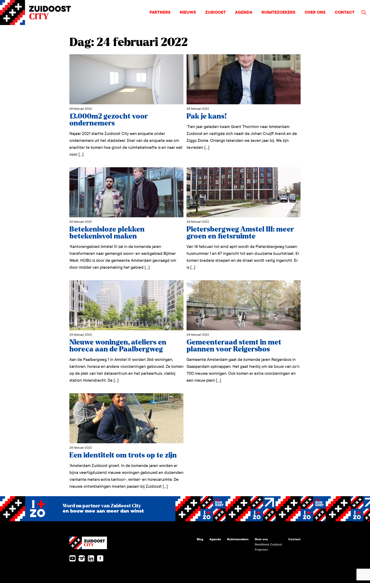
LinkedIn (91, 558)
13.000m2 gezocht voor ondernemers (108, 120)
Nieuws (188, 12)
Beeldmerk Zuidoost (268, 544)
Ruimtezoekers (278, 12)
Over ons (315, 12)
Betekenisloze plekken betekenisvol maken (107, 233)
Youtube (72, 558)
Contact (345, 12)
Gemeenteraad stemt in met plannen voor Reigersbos (234, 346)
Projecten (261, 549)
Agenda (243, 12)
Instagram (82, 558)
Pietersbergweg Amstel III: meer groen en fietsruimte (240, 233)
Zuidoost (215, 12)
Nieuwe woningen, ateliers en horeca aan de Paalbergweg (117, 346)
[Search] (364, 12)
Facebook (100, 558)
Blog (200, 539)
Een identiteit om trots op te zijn (123, 455)
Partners (160, 12)
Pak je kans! (207, 116)
